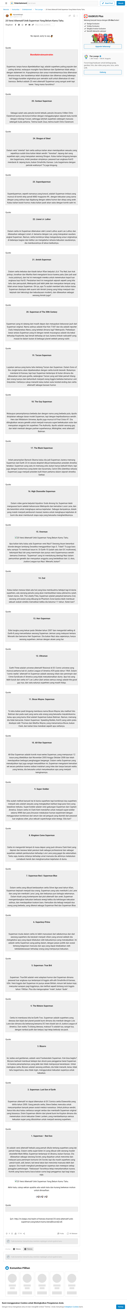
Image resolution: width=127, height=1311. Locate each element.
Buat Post (109, 3)
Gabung (103, 72)
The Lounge (39, 9)
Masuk (120, 3)
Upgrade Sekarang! (102, 46)
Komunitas (15, 9)
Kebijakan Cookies (72, 1307)
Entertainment (27, 9)
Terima (120, 1307)
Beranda (6, 9)
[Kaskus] (11, 3)
